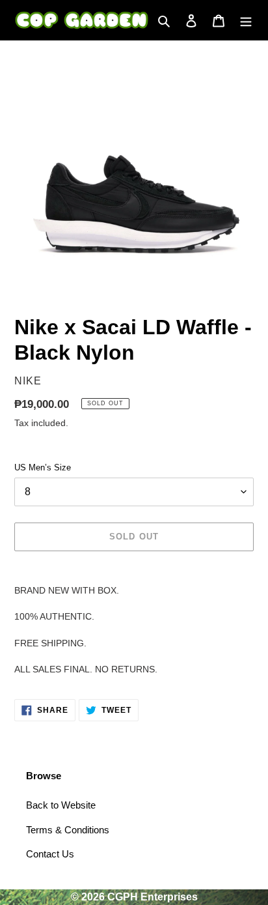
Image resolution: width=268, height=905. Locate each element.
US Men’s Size (42, 467)
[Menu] (246, 21)
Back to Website (61, 805)
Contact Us (50, 853)
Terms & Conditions (67, 829)
